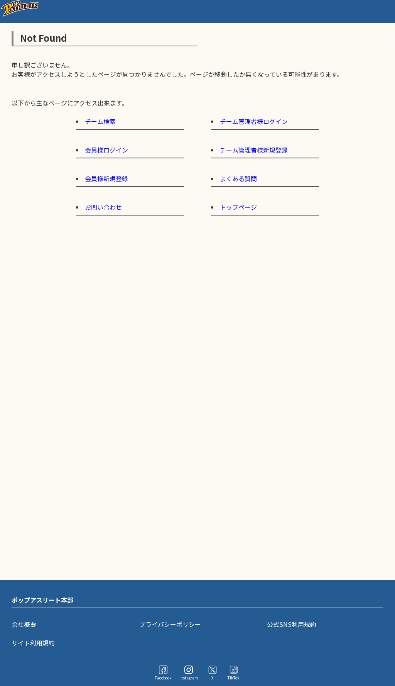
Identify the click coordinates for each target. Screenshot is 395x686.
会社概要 (24, 624)
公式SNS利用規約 (291, 624)
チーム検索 (100, 121)
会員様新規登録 (106, 178)
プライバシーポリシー (170, 624)
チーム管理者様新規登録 (254, 150)
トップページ (238, 207)
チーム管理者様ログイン (254, 121)
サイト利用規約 (33, 642)
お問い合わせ (103, 207)
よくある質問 (238, 178)
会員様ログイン (106, 150)
